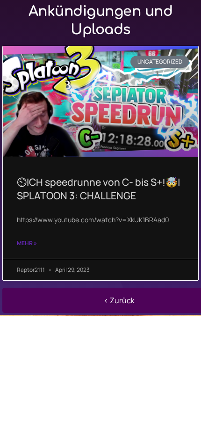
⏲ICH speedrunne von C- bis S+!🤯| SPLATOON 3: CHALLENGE (98, 188)
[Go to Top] (187, 422)
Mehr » (27, 243)
